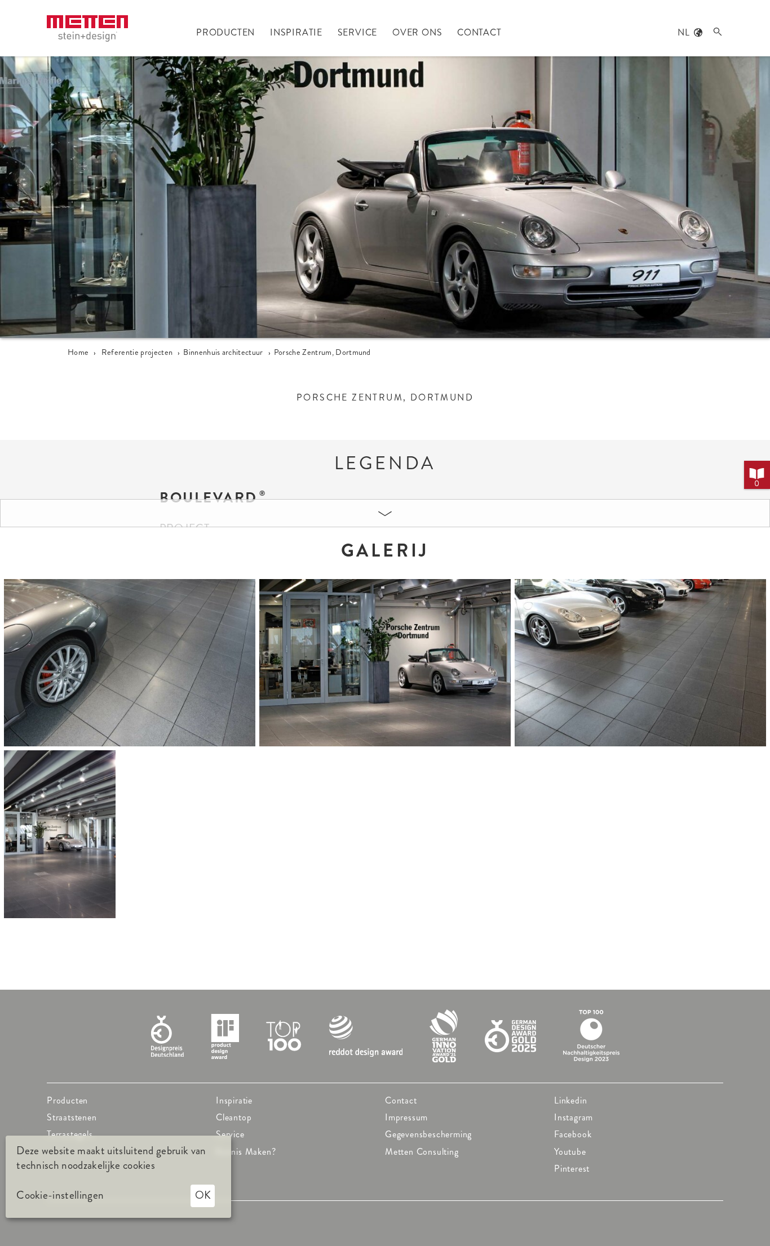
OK (203, 1195)
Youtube (570, 1151)
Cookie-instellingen (60, 1195)
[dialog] (118, 1177)
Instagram (573, 1117)
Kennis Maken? (246, 1151)
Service (230, 1134)
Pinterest (572, 1168)
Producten (67, 1100)
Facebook (572, 1134)
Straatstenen (72, 1117)
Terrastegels (70, 1134)
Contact (401, 1100)
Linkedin (570, 1100)
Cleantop (233, 1117)
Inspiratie (234, 1100)
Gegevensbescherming (428, 1134)
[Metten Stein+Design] (87, 28)
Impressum (406, 1117)
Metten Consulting (422, 1151)
